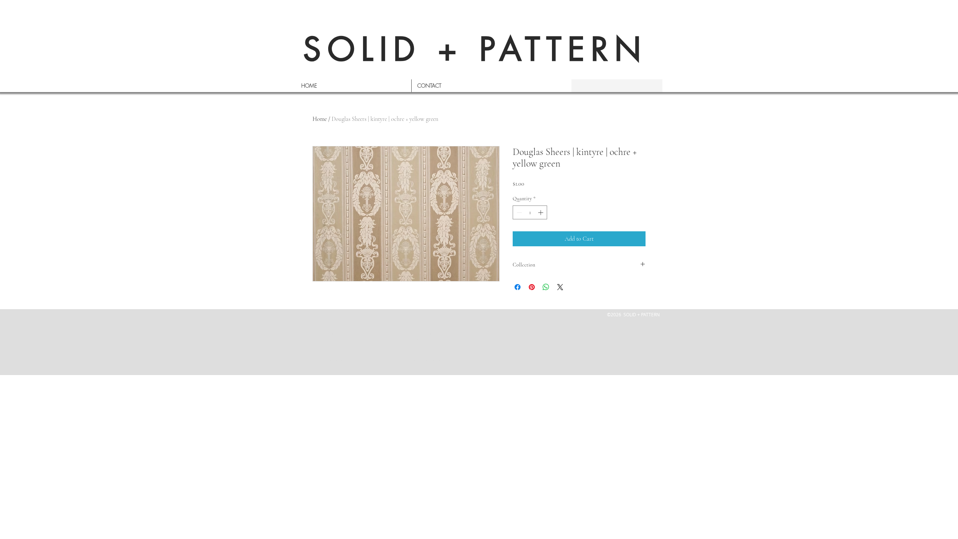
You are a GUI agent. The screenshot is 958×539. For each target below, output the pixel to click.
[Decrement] (518, 212)
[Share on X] (560, 287)
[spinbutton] (530, 212)
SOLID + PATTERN (475, 49)
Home (319, 119)
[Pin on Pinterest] (531, 287)
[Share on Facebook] (517, 287)
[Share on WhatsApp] (545, 287)
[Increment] (541, 212)
